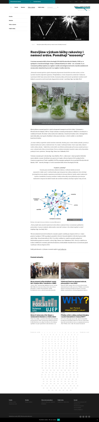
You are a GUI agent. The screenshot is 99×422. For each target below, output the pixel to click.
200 (47, 370)
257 (61, 381)
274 (49, 385)
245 (54, 379)
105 (59, 350)
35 (64, 337)
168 (49, 363)
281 (74, 385)
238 (67, 377)
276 (56, 385)
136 (53, 357)
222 (49, 374)
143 (77, 357)
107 (66, 350)
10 (65, 332)
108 (70, 350)
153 (73, 359)
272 (42, 385)
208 (76, 370)
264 (51, 383)
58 (61, 341)
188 (42, 368)
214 (60, 372)
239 (70, 377)
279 (67, 385)
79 (52, 345)
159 (56, 361)
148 (56, 359)
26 (74, 334)
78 (49, 345)
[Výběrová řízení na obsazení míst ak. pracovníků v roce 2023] (75, 270)
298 (67, 390)
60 (67, 341)
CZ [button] (70, 2)
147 (53, 359)
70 (61, 343)
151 (66, 359)
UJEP (87, 2)
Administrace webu (13, 416)
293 (49, 390)
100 (42, 350)
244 (51, 379)
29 (46, 337)
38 (73, 337)
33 (58, 337)
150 (63, 359)
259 (68, 381)
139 (63, 357)
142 (73, 357)
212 (53, 372)
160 (59, 361)
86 (73, 345)
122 (42, 354)
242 (43, 379)
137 (56, 357)
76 (42, 345)
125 (53, 354)
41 (45, 339)
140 (66, 357)
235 (56, 377)
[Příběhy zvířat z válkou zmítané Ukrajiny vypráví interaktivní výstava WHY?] (75, 304)
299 (71, 390)
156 (46, 361)
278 (63, 385)
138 (59, 357)
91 (51, 348)
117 (62, 352)
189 (45, 368)
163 (70, 361)
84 (67, 345)
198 (77, 368)
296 (60, 390)
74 (73, 343)
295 (56, 390)
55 (51, 341)
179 (49, 365)
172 (63, 363)
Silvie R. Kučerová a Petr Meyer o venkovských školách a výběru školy (43, 316)
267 (61, 383)
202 (54, 370)
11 (68, 332)
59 (64, 341)
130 (70, 354)
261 (76, 381)
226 (63, 374)
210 (46, 372)
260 (72, 381)
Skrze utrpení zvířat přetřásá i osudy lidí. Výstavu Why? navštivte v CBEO (43, 282)
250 (72, 379)
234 (52, 377)
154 (77, 359)
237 (63, 377)
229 (74, 374)
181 (56, 365)
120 (73, 352)
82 (61, 345)
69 (58, 343)
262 (43, 383)
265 (54, 383)
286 (54, 388)
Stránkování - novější (35, 332)
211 (49, 372)
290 (69, 388)
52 (42, 341)
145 (46, 359)
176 (77, 363)
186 (73, 365)
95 (64, 348)
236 (59, 377)
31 (52, 337)
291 (72, 388)
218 (73, 372)
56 (55, 341)
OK (58, 419)
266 (58, 383)
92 (54, 348)
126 (56, 354)
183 (63, 365)
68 (55, 343)
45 (58, 339)
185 (70, 365)
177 (42, 365)
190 (49, 368)
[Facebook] (80, 417)
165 (77, 361)
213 (56, 372)
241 (77, 377)
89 (45, 348)
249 (69, 379)
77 (46, 345)
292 (76, 388)
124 (49, 354)
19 (53, 334)
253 (47, 381)
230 (77, 374)
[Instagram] (83, 417)
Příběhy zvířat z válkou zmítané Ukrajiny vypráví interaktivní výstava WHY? (75, 316)
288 (61, 388)
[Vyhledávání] (58, 7)
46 (61, 339)
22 (62, 334)
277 (60, 385)
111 (43, 352)
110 (77, 350)
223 (52, 374)
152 (70, 359)
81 (58, 345)
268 (65, 383)
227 (67, 374)
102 (49, 350)
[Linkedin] (86, 417)
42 (48, 339)
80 (55, 345)
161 (63, 361)
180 (53, 365)
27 (77, 334)
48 (67, 339)
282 (77, 385)
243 (47, 379)
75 (76, 343)
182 (59, 365)
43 (51, 339)
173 (66, 363)
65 (45, 343)
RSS (19, 416)
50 (74, 339)
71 (64, 343)
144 (42, 359)
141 (70, 357)
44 (55, 339)
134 (46, 357)
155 (42, 361)
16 (44, 334)
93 (58, 348)
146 (49, 359)
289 (65, 388)
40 (42, 339)
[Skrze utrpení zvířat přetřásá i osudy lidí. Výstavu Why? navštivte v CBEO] (45, 270)
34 (61, 337)
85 (70, 345)
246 (58, 379)
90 (48, 348)
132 (77, 354)
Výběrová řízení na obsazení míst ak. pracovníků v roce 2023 (73, 282)
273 (45, 385)
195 (66, 368)
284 (47, 388)
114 (53, 352)
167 (46, 363)
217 (70, 372)
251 (76, 379)
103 (52, 350)
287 (58, 388)
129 (66, 354)
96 (67, 348)
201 (50, 370)
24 (68, 334)
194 (63, 368)
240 (74, 377)
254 (51, 381)
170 (56, 363)
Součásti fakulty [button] (37, 2)
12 (71, 332)
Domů (33, 45)
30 (49, 337)
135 (49, 357)
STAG (76, 2)
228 (70, 374)
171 (60, 363)
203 (58, 370)
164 (73, 361)
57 (58, 341)
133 (42, 357)
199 (43, 370)
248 (65, 379)
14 (76, 332)
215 (63, 372)
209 (42, 372)
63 (76, 341)
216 (66, 372)
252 (43, 381)
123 (46, 354)
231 (42, 377)
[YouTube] (89, 417)
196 (70, 368)
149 (60, 359)
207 (72, 370)
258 (65, 381)
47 (64, 339)
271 (76, 383)
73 (70, 343)
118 (66, 352)
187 (77, 365)
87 (76, 345)
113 (49, 352)
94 (61, 348)
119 (69, 352)
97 (70, 348)
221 (45, 374)
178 (46, 365)
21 (59, 334)
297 (63, 390)
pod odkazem (62, 249)
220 (42, 374)
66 (49, 343)
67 (52, 343)
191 (52, 368)
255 (54, 381)
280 (70, 385)
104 (56, 350)
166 (42, 363)
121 (76, 352)
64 (42, 343)
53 (45, 341)
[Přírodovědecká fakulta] (11, 7)
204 (61, 370)
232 (45, 377)
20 (56, 334)
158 (52, 361)
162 (66, 361)
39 (76, 337)
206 (69, 370)
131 (73, 354)
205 (65, 370)
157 (49, 361)
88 (42, 348)
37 (70, 337)
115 (56, 352)
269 (69, 383)
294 (52, 390)
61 (70, 341)
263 (47, 383)
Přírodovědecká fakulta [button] (15, 2)
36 (67, 337)
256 (58, 381)
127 (60, 354)
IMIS (82, 2)
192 (56, 368)
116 (59, 352)
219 (77, 372)
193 (59, 368)
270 (72, 383)
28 (42, 337)
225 (59, 374)
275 (52, 385)
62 (73, 341)
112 (46, 352)
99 (76, 348)
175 (73, 363)
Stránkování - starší (84, 332)
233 (49, 377)
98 (73, 348)
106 (63, 350)
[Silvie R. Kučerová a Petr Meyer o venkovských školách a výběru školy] (45, 304)
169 (53, 363)
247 (61, 379)
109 (74, 350)
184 (66, 365)
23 (65, 334)
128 (63, 354)
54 (48, 341)
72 (67, 343)
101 (45, 350)
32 (55, 337)
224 (56, 374)
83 (64, 345)
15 (41, 334)
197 (73, 368)
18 (50, 334)
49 (70, 339)
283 (43, 388)
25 (71, 334)
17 (47, 334)
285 (51, 388)
